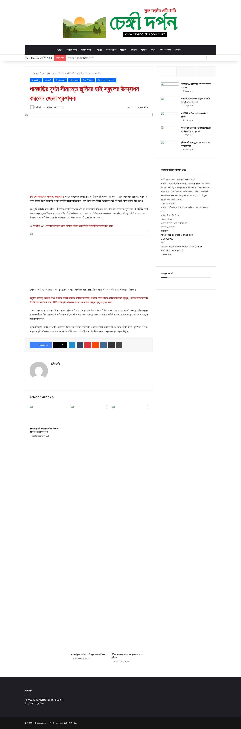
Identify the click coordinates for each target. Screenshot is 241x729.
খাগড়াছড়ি (48, 80)
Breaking (44, 73)
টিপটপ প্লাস (73, 723)
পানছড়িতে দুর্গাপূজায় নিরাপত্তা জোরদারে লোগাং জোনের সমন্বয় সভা (196, 129)
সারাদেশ (123, 49)
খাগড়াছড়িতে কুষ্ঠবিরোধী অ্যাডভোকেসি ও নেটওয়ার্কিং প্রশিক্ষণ (195, 100)
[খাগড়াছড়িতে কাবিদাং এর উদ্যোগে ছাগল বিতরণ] (89, 528)
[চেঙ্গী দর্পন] (120, 22)
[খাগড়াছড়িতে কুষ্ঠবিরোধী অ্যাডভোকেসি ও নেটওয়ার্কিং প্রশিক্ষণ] (170, 103)
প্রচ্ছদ (59, 49)
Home (34, 73)
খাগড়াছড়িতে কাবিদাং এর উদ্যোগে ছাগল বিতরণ (88, 654)
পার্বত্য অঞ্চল (86, 49)
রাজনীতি (134, 49)
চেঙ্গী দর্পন (38, 107)
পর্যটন (153, 49)
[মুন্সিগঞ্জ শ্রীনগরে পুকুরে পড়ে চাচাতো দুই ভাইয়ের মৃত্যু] (170, 147)
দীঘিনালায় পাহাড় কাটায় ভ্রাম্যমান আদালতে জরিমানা (127, 656)
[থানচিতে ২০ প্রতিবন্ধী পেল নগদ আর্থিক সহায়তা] (170, 88)
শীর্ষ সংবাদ (101, 80)
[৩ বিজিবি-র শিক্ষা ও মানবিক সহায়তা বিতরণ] (170, 118)
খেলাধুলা (178, 49)
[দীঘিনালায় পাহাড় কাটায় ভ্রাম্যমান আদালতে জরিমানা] (130, 528)
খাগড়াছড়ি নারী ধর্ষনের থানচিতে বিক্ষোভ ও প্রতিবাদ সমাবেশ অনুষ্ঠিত (45, 430)
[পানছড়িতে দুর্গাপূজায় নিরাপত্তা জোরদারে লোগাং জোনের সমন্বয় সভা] (170, 132)
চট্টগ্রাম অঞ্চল (72, 49)
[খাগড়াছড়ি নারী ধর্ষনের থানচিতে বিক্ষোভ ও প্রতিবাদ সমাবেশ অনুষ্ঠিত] (48, 415)
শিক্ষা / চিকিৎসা (165, 49)
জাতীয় (99, 49)
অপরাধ (143, 49)
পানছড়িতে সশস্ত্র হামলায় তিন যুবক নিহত (81, 58)
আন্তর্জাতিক (111, 49)
